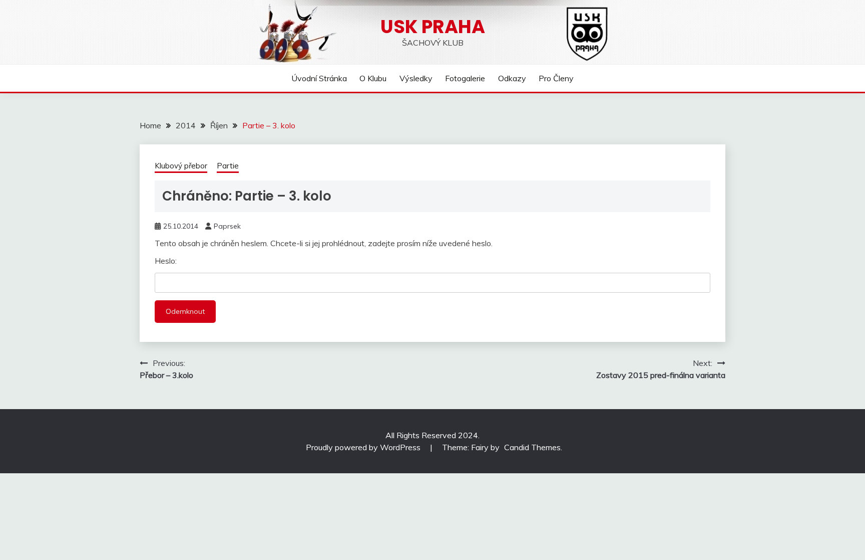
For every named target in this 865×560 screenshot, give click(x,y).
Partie (228, 165)
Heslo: (166, 261)
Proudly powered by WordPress (364, 447)
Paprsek (227, 226)
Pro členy (556, 78)
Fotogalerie (465, 78)
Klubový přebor (181, 165)
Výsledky (415, 78)
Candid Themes (532, 447)
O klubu (372, 78)
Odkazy (512, 78)
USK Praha (432, 27)
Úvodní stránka (319, 78)
